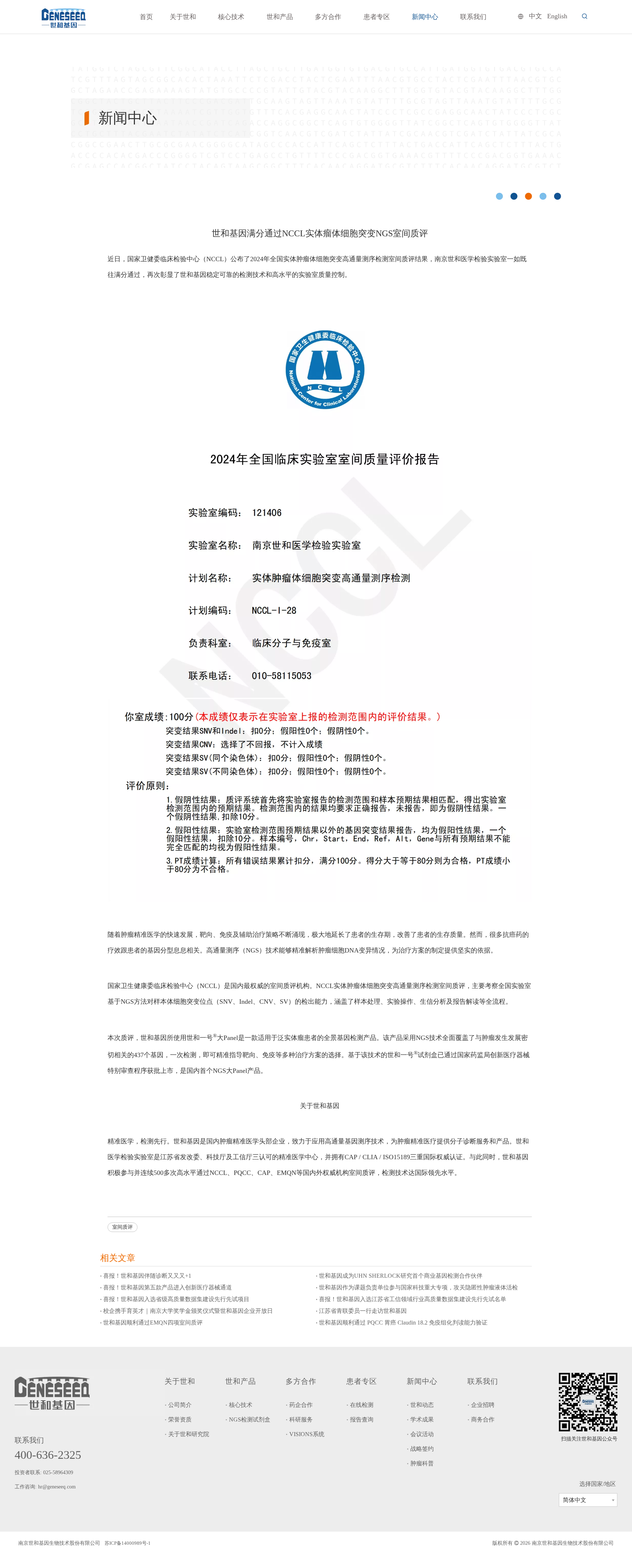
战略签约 (422, 1449)
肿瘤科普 (422, 1463)
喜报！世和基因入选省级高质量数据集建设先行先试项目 (176, 1299)
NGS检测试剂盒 (249, 1419)
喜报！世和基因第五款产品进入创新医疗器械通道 (167, 1287)
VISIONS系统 (306, 1434)
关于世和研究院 (188, 1434)
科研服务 (301, 1419)
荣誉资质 (180, 1419)
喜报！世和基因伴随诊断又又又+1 (147, 1276)
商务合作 (482, 1419)
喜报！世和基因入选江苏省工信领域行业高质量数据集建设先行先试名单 (412, 1299)
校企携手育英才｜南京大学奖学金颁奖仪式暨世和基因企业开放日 (188, 1311)
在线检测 (361, 1405)
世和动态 (422, 1405)
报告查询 (361, 1419)
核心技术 (240, 1405)
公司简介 (180, 1405)
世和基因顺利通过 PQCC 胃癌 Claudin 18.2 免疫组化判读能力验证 (403, 1322)
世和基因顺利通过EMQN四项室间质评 (153, 1322)
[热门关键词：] (584, 16)
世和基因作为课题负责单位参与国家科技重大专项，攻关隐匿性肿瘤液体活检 (418, 1287)
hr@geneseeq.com (57, 1487)
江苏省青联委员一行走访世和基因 (363, 1311)
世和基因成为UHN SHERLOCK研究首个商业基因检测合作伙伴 (400, 1276)
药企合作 (301, 1405)
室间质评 (122, 1227)
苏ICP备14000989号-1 (128, 1543)
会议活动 (422, 1434)
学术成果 (422, 1419)
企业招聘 (482, 1405)
